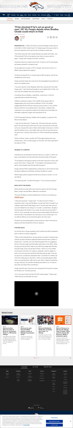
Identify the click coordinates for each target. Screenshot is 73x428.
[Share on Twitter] (51, 38)
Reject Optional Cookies (54, 421)
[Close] (70, 421)
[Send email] (54, 38)
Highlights (30, 373)
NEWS (7, 371)
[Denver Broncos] (36, 414)
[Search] (54, 15)
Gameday (42, 373)
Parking (65, 379)
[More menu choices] (52, 14)
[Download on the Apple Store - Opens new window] (31, 408)
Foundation (54, 380)
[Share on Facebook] (48, 38)
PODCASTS (18, 371)
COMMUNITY (53, 371)
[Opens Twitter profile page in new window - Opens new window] (21, 40)
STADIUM (65, 371)
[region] (36, 421)
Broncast (18, 377)
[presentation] (70, 358)
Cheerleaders (41, 380)
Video (54, 391)
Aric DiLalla (22, 36)
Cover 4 (7, 377)
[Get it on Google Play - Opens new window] (41, 408)
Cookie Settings (54, 417)
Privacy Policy (26, 425)
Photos (53, 388)
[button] (36, 293)
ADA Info (65, 385)
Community (42, 378)
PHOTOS (42, 371)
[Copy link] (56, 37)
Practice (41, 375)
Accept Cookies (54, 425)
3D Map (65, 377)
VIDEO (30, 371)
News (54, 386)
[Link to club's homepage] (3, 15)
